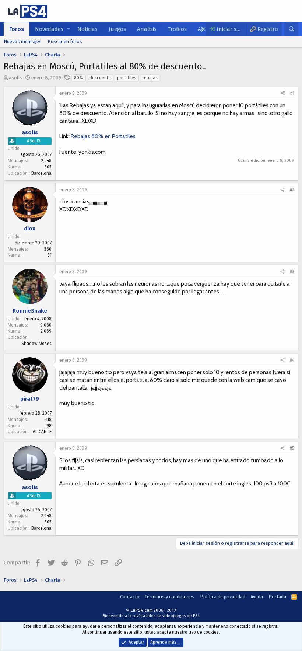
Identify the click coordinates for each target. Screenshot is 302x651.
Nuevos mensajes (23, 41)
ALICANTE (42, 431)
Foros (16, 29)
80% (78, 77)
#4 (292, 360)
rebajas (150, 77)
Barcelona (41, 173)
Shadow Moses (36, 343)
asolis (15, 77)
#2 (292, 189)
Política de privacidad (222, 596)
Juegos (117, 29)
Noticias (87, 29)
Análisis (147, 29)
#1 (292, 93)
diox (29, 228)
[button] (68, 29)
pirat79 (29, 399)
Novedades (49, 29)
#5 (292, 448)
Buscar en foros (65, 41)
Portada (277, 596)
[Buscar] (291, 29)
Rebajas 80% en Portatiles (103, 136)
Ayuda (256, 596)
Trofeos (177, 29)
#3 (292, 271)
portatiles (126, 77)
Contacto (130, 596)
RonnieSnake (30, 310)
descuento (100, 77)
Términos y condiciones (169, 596)
